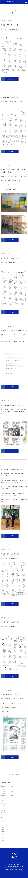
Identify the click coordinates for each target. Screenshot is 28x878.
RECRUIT (8, 869)
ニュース (3, 805)
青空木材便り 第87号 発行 (7, 786)
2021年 (2, 831)
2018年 (2, 838)
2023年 (2, 827)
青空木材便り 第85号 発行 (7, 794)
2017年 (2, 840)
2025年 (2, 823)
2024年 (2, 825)
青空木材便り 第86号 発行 (7, 790)
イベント (3, 807)
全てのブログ (4, 803)
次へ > (17, 774)
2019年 (2, 836)
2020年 (2, 834)
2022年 (2, 829)
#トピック (9, 20)
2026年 (2, 820)
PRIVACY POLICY (17, 869)
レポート (3, 810)
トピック (3, 812)
